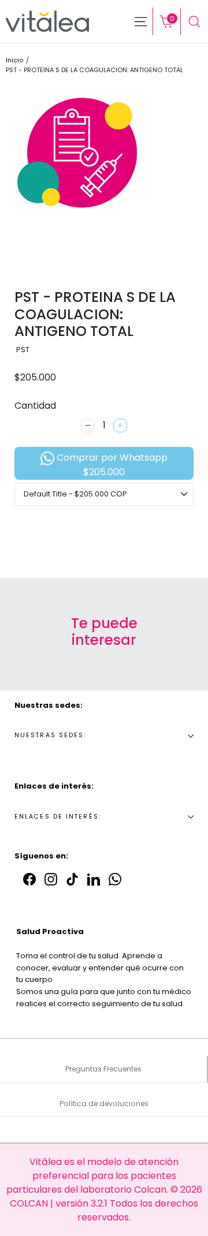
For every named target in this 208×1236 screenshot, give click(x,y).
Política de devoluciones (104, 1103)
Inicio (14, 60)
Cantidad (35, 405)
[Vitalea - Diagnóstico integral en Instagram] (50, 879)
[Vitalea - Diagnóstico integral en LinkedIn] (93, 879)
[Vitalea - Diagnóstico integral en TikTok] (72, 879)
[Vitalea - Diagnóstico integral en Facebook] (29, 879)
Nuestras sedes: (50, 735)
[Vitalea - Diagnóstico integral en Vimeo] (115, 879)
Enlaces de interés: (57, 816)
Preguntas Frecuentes (103, 1069)
